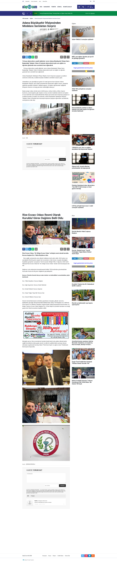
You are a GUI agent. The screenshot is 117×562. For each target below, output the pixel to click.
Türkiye (53, 6)
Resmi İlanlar (67, 6)
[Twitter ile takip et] (82, 555)
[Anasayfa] (23, 1)
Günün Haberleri (34, 1)
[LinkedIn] (29, 57)
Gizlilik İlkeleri (60, 555)
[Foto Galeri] (94, 1)
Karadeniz (47, 6)
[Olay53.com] (29, 6)
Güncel (59, 6)
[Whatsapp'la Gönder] (32, 57)
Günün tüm (90, 13)
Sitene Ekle (45, 1)
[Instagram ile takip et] (86, 555)
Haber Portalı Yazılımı (29, 560)
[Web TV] (90, 1)
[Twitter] (26, 57)
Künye (49, 555)
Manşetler (27, 1)
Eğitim (31, 18)
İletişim (54, 555)
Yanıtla (37, 504)
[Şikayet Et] (63, 504)
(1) (44, 504)
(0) (41, 504)
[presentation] (27, 13)
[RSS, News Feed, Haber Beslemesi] (93, 555)
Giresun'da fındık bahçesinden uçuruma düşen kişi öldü (52, 13)
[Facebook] (23, 57)
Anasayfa (26, 18)
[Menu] (79, 7)
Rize (41, 6)
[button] (61, 57)
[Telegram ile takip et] (89, 555)
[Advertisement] (15, 36)
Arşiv (40, 1)
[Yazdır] (36, 57)
